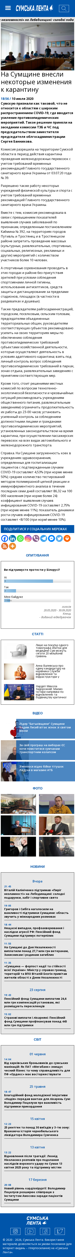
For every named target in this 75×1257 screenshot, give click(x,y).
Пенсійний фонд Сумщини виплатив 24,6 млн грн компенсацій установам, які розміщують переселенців (35, 1002)
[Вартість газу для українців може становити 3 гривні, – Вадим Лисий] (56, 825)
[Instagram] (28, 538)
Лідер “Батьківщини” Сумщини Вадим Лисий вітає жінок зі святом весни (45, 727)
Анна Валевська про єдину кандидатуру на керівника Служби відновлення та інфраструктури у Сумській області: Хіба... (52, 672)
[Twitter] (59, 538)
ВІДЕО (38, 713)
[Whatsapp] (20, 538)
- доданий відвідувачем (55, 617)
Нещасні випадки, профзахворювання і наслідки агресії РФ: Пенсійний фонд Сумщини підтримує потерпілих (34, 931)
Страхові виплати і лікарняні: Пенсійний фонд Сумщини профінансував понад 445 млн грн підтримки (35, 1021)
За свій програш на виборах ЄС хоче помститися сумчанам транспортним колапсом (42, 748)
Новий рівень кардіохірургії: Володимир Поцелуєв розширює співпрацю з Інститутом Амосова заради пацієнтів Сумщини (34, 1193)
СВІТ (37, 1039)
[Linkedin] (12, 538)
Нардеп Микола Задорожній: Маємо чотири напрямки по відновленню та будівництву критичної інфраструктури (51, 693)
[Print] (67, 538)
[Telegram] (43, 538)
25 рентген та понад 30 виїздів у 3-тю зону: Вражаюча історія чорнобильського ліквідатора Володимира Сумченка (37, 1131)
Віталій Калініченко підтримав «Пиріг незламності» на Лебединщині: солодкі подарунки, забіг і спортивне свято (34, 893)
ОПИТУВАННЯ (37, 555)
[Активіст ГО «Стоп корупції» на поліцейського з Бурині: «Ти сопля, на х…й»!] (18, 847)
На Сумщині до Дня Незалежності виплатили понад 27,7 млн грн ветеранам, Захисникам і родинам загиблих (36, 951)
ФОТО (37, 788)
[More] (12, 546)
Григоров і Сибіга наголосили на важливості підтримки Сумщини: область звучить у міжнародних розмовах (36, 912)
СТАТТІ (37, 634)
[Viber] (35, 538)
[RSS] (4, 546)
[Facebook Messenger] (51, 538)
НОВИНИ (37, 866)
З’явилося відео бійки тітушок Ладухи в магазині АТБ (41, 768)
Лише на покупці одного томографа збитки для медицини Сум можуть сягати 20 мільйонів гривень (52, 650)
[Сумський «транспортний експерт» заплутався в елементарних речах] (56, 804)
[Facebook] (4, 538)
